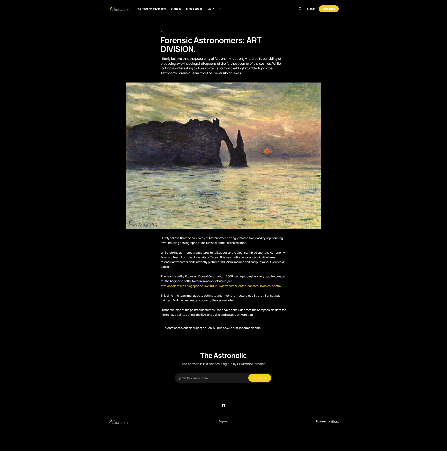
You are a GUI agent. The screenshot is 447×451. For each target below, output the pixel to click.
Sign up (223, 421)
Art (163, 31)
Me (209, 8)
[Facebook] (223, 405)
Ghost (335, 421)
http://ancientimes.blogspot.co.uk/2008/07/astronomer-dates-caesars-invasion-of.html (221, 286)
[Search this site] (300, 9)
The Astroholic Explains (151, 8)
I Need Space (194, 8)
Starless (176, 8)
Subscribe (329, 9)
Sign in (311, 8)
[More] (221, 9)
